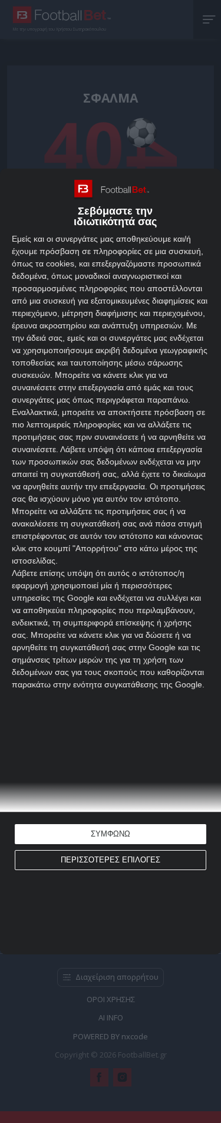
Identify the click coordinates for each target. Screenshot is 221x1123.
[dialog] (110, 562)
